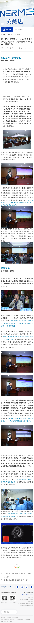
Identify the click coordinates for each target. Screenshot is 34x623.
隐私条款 (3, 617)
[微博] (22, 587)
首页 (4, 34)
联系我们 (15, 617)
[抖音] (31, 587)
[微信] (17, 587)
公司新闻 (17, 34)
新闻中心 (10, 34)
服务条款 (9, 617)
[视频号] (26, 587)
